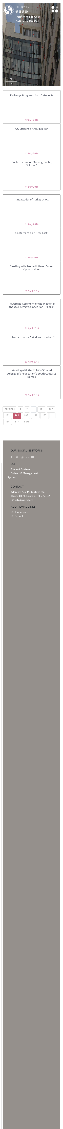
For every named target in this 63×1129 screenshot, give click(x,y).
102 (51, 409)
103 (8, 415)
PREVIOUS (10, 409)
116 (8, 421)
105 (26, 415)
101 (42, 409)
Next (26, 421)
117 (17, 421)
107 (45, 415)
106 (35, 415)
